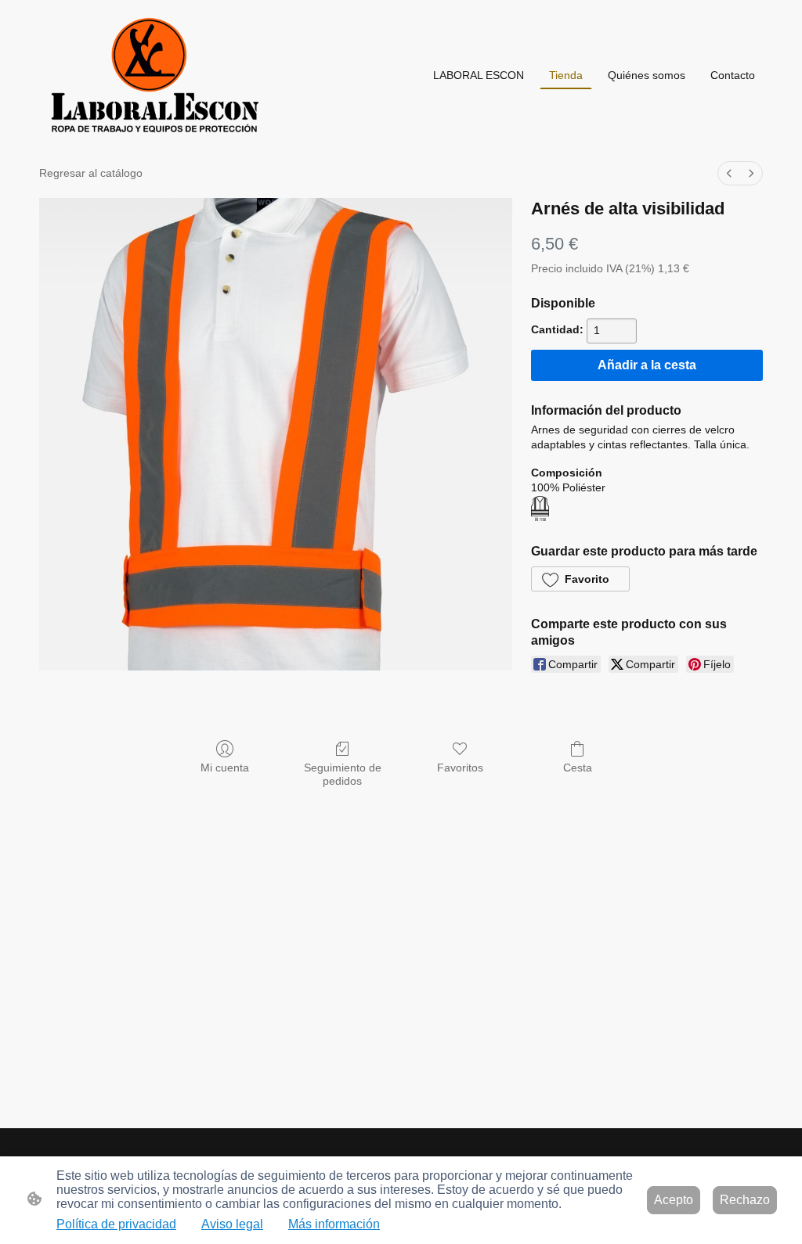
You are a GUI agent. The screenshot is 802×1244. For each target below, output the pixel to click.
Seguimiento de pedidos (342, 774)
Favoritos (460, 767)
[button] (580, 578)
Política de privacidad (116, 1224)
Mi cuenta (224, 767)
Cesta (577, 767)
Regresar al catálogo (91, 173)
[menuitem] (729, 173)
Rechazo (745, 1199)
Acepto (673, 1199)
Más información (334, 1224)
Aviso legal (232, 1224)
